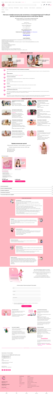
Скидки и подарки (18, 2)
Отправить (26, 306)
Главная (3, 9)
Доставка (10, 2)
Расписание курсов (5, 7)
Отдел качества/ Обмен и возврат (32, 382)
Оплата (13, 2)
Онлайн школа (26, 35)
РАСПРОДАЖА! (16, 7)
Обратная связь (29, 387)
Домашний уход (38, 7)
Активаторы (26, 7)
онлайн (19, 75)
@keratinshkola (48, 344)
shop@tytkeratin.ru (6, 357)
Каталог (3, 2)
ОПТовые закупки (21, 383)
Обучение (6, 2)
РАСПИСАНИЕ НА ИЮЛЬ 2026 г (7, 169)
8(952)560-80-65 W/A (5, 384)
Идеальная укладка (18, 169)
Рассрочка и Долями (30, 381)
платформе (14, 112)
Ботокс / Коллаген (32, 7)
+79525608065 (43, 2)
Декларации (29, 383)
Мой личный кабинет (30, 377)
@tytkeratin (43, 344)
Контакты (22, 2)
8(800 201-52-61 (49, 2)
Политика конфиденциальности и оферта (33, 386)
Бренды (21, 7)
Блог (20, 386)
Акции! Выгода (11, 7)
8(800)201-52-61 (4, 381)
